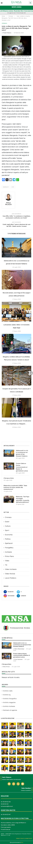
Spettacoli (8, 543)
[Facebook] (9, 783)
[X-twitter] (18, 783)
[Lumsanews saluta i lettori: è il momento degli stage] (16, 311)
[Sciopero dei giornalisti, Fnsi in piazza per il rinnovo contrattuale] (16, 375)
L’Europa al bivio (9, 478)
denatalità (6, 187)
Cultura (7, 526)
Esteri (7, 522)
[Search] (30, 3)
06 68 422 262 (7, 801)
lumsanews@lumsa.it (7, 806)
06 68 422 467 (7, 814)
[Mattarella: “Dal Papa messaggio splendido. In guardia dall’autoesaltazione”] (9, 499)
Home (3, 16)
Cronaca (10, 16)
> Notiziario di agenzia (9, 710)
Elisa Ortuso (6, 666)
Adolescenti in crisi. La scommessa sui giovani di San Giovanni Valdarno (22, 453)
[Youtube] (22, 783)
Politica (7, 539)
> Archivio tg (6, 695)
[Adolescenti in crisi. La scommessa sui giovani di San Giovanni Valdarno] (16, 247)
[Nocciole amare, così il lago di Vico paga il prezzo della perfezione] (16, 279)
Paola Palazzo (7, 32)
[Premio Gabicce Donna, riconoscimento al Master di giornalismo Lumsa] (9, 466)
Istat (13, 187)
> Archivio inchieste (8, 706)
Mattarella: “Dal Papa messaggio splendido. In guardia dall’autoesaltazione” (22, 499)
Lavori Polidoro (10, 578)
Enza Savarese (19, 659)
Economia (8, 535)
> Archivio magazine (8, 702)
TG (6, 565)
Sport (7, 530)
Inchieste (8, 552)
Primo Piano (9, 556)
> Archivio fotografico (9, 698)
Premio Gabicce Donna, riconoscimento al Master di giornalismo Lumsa (22, 467)
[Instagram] (13, 783)
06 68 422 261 (5, 804)
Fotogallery (9, 548)
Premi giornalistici (6, 827)
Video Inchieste (10, 569)
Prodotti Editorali (5, 829)
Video (7, 561)
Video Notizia (10, 574)
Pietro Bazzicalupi (19, 649)
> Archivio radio (7, 691)
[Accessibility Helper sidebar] (31, 373)
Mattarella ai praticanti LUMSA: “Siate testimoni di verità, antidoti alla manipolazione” (15, 487)
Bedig (22, 842)
